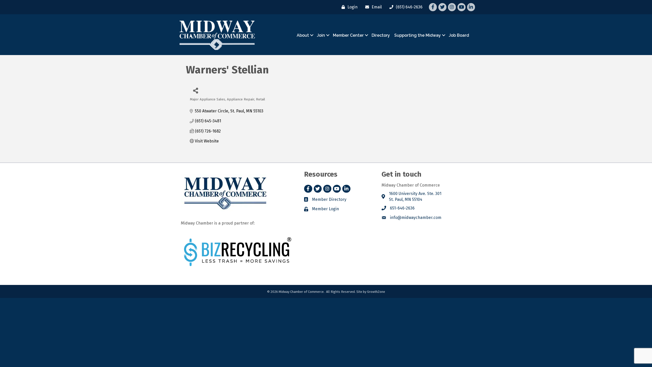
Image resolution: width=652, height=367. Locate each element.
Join (321, 35)
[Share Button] (195, 90)
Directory (381, 35)
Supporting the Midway (417, 35)
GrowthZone (376, 292)
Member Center (348, 35)
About (303, 35)
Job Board (459, 35)
